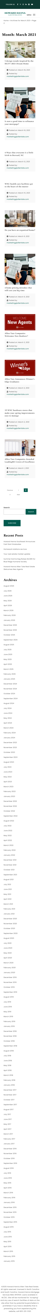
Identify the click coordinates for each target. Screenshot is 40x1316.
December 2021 (10, 860)
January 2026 (9, 620)
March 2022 (8, 845)
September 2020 (11, 933)
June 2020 (8, 948)
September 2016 (10, 1163)
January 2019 (9, 1026)
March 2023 (8, 787)
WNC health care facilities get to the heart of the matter (19, 185)
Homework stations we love (15, 549)
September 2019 (10, 992)
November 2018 (10, 1036)
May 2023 (8, 777)
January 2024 (9, 738)
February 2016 (9, 1198)
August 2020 (9, 938)
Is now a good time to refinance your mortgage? (19, 122)
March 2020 (8, 963)
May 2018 (7, 1065)
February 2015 (9, 1256)
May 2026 (8, 601)
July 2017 (7, 1114)
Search (7, 507)
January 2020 (9, 972)
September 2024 (11, 698)
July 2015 (7, 1232)
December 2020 (10, 919)
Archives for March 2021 (20, 20)
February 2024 (10, 733)
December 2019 (10, 977)
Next (18, 495)
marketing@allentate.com (18, 76)
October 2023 (9, 752)
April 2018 (8, 1070)
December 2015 (10, 1207)
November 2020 (10, 924)
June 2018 (8, 1061)
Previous (10, 490)
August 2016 (9, 1168)
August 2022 (9, 821)
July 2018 (7, 1056)
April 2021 (8, 899)
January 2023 (9, 796)
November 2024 (10, 689)
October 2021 (9, 870)
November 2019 (10, 982)
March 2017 (8, 1134)
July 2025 (8, 650)
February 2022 (10, 850)
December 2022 (10, 801)
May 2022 (8, 835)
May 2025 (8, 659)
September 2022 (10, 816)
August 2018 (9, 1051)
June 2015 (8, 1237)
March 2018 (8, 1075)
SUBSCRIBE (12, 523)
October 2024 (9, 694)
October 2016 (9, 1158)
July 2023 (8, 767)
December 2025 (10, 625)
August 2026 (9, 586)
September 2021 (10, 875)
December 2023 (10, 742)
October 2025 (9, 635)
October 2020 (9, 928)
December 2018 (10, 1031)
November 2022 (10, 806)
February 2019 (9, 1021)
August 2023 (9, 762)
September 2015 (10, 1222)
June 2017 (8, 1119)
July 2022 (8, 826)
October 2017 (9, 1100)
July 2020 (8, 943)
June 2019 (8, 1007)
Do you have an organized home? (20, 230)
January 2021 (9, 914)
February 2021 (9, 909)
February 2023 (10, 791)
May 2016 (7, 1183)
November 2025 (10, 630)
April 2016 (8, 1188)
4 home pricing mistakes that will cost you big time (18, 289)
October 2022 (9, 811)
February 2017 (9, 1139)
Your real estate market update (17, 554)
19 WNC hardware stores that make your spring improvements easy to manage (20, 413)
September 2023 (10, 757)
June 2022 (8, 831)
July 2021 (7, 884)
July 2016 (7, 1173)
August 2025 (9, 645)
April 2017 (7, 1129)
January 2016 (9, 1202)
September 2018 (10, 1046)
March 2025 (8, 669)
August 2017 (9, 1109)
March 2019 (8, 1016)
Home (6, 20)
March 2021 (8, 904)
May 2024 (8, 718)
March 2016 (8, 1193)
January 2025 (9, 679)
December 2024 (10, 684)
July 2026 (8, 591)
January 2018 (9, 1085)
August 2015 (9, 1227)
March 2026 (9, 610)
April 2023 (8, 782)
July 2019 (7, 1002)
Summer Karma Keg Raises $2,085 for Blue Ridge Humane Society (19, 560)
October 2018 (9, 1041)
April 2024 (8, 723)
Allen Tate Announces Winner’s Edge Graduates (19, 380)
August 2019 (9, 997)
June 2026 (8, 596)
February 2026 (10, 615)
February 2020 (10, 968)
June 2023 (8, 772)
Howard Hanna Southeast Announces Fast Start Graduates (19, 543)
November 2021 (10, 865)
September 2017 (10, 1105)
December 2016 (10, 1149)
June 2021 (8, 889)
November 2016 (10, 1153)
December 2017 (10, 1090)
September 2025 (11, 640)
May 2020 (8, 953)
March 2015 (8, 1251)
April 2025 (8, 664)
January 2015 (9, 1261)
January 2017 (9, 1144)
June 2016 (8, 1178)
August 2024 (9, 703)
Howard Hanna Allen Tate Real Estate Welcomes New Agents (19, 568)
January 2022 (9, 855)
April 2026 (8, 605)
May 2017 (7, 1124)
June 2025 (8, 654)
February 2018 (9, 1080)
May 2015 (7, 1242)
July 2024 (8, 708)
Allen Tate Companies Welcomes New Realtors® (16, 335)
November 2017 (10, 1095)
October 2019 (9, 987)
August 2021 (9, 879)
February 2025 (10, 674)
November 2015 (10, 1212)
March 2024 (8, 728)
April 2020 (8, 958)
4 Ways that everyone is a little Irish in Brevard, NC (19, 154)
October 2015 (9, 1217)
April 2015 (8, 1246)
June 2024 (8, 713)
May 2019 (7, 1012)
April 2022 (8, 840)
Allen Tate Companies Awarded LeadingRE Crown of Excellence (20, 460)
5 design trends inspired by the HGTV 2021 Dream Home (19, 62)
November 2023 (10, 747)
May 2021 (7, 894)
